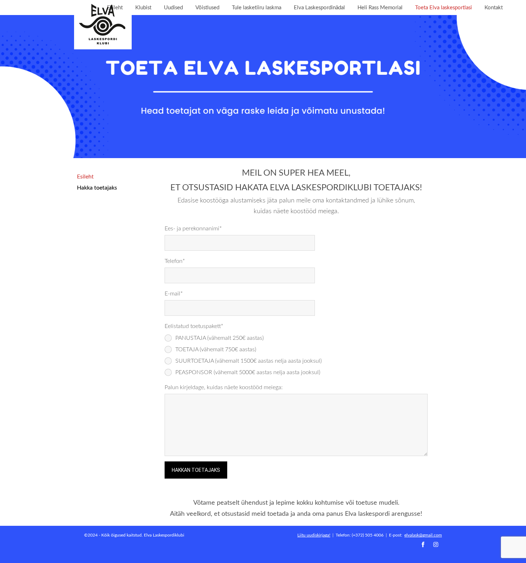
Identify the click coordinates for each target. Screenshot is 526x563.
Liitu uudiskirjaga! (313, 535)
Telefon (173, 261)
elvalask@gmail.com (423, 535)
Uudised (173, 7)
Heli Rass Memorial (380, 7)
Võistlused (207, 7)
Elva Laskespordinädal (319, 7)
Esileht (115, 7)
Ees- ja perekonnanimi (192, 228)
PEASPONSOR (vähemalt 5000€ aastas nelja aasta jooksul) (247, 372)
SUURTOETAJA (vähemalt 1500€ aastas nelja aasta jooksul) (248, 360)
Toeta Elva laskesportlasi (443, 7)
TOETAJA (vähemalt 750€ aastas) (215, 349)
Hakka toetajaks (97, 187)
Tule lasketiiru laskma (256, 7)
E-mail (172, 293)
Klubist (143, 7)
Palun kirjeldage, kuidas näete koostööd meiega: (224, 387)
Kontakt (493, 7)
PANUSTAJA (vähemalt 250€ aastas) (219, 338)
